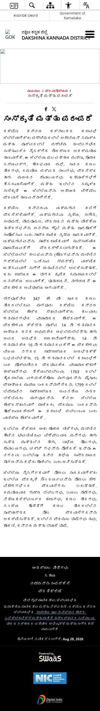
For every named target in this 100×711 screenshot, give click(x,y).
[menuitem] (14, 5)
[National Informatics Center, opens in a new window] (50, 678)
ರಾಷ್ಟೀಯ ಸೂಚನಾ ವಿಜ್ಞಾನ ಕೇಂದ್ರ (61, 612)
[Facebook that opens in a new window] (45, 108)
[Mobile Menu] (90, 34)
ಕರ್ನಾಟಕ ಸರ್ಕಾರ (26, 15)
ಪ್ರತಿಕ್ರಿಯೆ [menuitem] (50, 591)
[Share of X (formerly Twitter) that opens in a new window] (54, 108)
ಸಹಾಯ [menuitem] (50, 575)
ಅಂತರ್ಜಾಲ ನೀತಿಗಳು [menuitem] (50, 567)
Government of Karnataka (72, 15)
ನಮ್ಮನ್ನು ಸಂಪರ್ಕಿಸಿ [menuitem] (50, 583)
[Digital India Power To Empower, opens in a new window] (50, 700)
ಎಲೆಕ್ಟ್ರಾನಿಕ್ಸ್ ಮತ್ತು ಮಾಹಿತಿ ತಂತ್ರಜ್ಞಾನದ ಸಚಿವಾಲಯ (50, 618)
